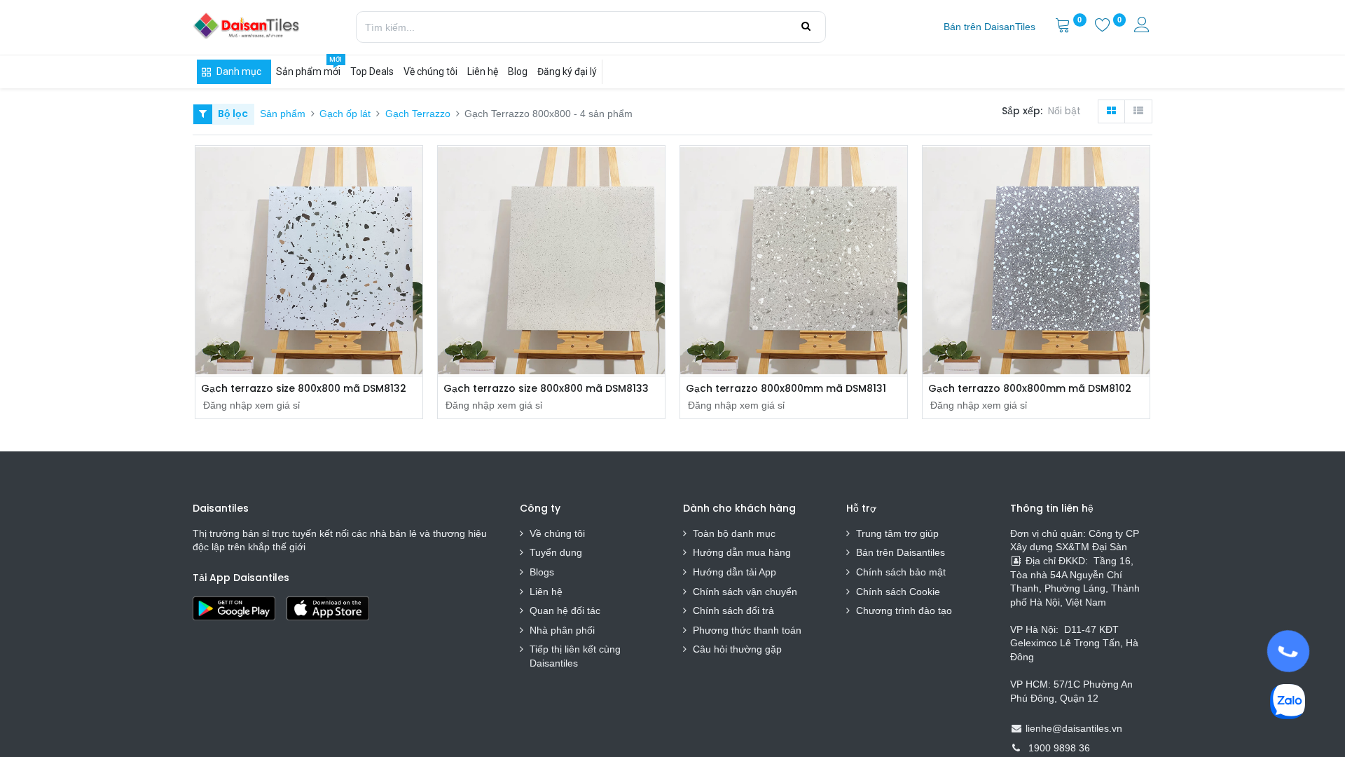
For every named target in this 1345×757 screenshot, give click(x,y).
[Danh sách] (1138, 111)
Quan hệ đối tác (565, 610)
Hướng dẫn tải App (734, 572)
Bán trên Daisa (889, 552)
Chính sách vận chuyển (745, 591)
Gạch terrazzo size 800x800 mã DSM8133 (546, 388)
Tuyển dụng (556, 552)
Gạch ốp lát (345, 113)
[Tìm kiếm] (806, 26)
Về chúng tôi (557, 533)
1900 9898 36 (1059, 747)
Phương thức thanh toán (747, 630)
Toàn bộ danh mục (734, 533)
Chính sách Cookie (898, 591)
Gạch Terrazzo (417, 113)
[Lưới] (1111, 111)
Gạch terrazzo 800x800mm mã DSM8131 (786, 388)
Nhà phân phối (562, 630)
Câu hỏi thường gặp (737, 649)
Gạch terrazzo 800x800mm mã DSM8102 (1029, 388)
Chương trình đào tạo (905, 610)
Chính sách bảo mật (901, 572)
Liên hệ (546, 591)
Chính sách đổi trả (733, 610)
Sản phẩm (282, 113)
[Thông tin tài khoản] (1143, 26)
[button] (1067, 111)
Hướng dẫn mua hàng (742, 552)
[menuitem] (989, 27)
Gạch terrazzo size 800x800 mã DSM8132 (303, 388)
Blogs (542, 572)
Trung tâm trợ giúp (897, 533)
